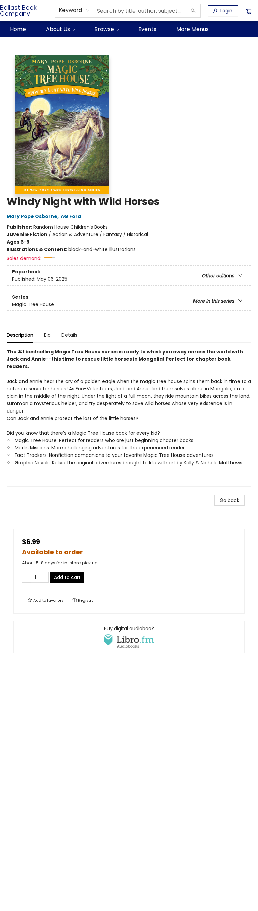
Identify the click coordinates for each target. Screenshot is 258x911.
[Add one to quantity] (44, 577)
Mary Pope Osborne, (33, 216)
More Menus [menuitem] (192, 29)
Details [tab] (69, 335)
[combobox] (74, 10)
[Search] (193, 10)
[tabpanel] (129, 417)
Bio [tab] (47, 335)
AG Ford (71, 216)
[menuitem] (18, 29)
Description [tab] (20, 335)
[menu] (129, 29)
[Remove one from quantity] (26, 577)
